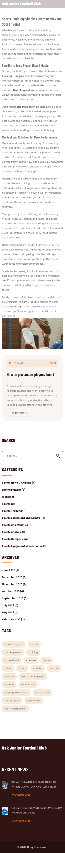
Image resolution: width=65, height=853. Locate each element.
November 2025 (14, 584)
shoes (22, 668)
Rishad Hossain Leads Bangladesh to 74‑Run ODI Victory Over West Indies (34, 784)
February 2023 (13, 619)
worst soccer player (33, 676)
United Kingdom (13, 644)
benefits (9, 676)
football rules (12, 700)
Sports (8, 504)
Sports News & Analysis (19, 482)
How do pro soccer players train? (30, 374)
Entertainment (14, 489)
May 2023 (10, 612)
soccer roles (28, 684)
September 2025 (15, 598)
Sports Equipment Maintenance (24, 546)
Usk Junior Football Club (21, 4)
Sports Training (14, 511)
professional (11, 660)
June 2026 (10, 570)
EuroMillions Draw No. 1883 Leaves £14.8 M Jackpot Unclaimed (37, 810)
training (33, 652)
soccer (34, 644)
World (8, 497)
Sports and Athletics (17, 525)
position (9, 684)
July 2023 (10, 605)
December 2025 (14, 577)
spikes (8, 668)
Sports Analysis (13, 532)
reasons (54, 668)
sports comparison (15, 708)
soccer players (13, 652)
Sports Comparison (16, 539)
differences (33, 700)
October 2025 (13, 591)
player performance (16, 692)
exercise (31, 660)
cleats (46, 660)
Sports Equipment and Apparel (23, 518)
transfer (37, 668)
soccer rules (42, 692)
